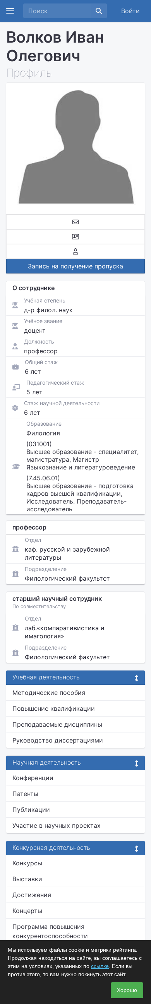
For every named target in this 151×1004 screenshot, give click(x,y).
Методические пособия (48, 692)
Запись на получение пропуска (75, 266)
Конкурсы (27, 863)
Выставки (27, 879)
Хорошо (127, 990)
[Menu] (10, 11)
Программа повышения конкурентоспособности (50, 931)
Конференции (32, 778)
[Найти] (98, 11)
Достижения (31, 895)
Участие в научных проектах (56, 825)
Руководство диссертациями (57, 740)
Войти (130, 11)
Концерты (27, 911)
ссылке (100, 966)
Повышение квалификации (53, 708)
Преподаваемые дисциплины (57, 724)
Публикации (31, 809)
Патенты (25, 794)
